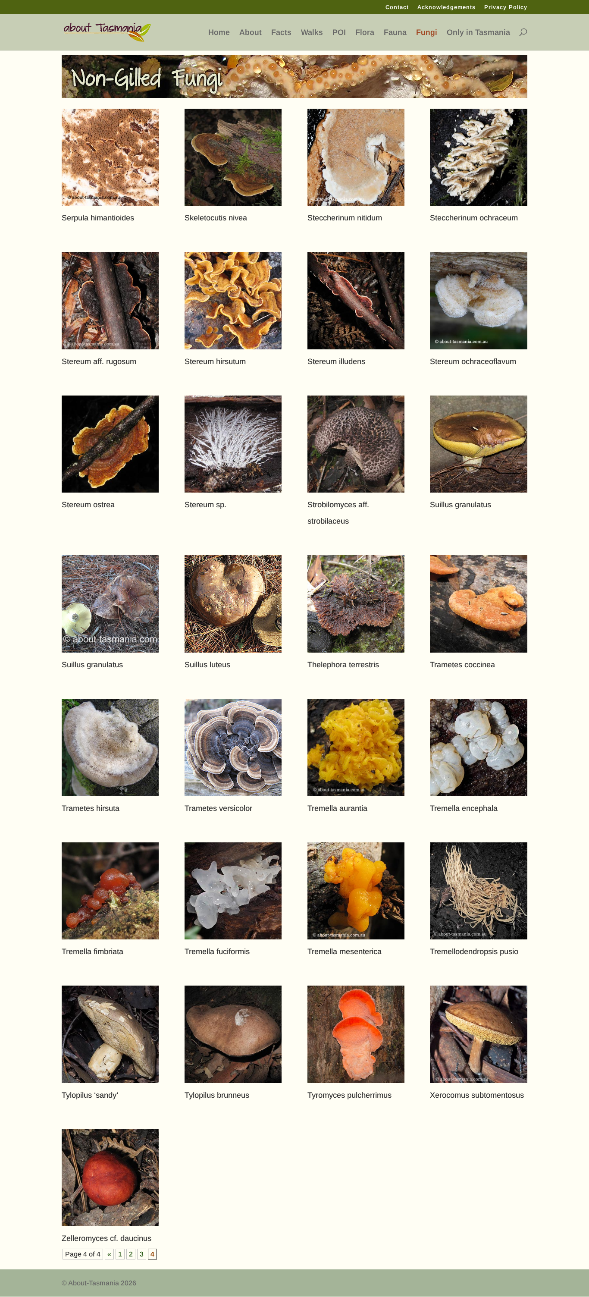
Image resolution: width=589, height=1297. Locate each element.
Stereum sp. (205, 504)
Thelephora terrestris (343, 664)
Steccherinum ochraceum (474, 218)
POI (339, 32)
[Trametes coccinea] (478, 603)
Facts (281, 32)
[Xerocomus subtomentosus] (478, 1034)
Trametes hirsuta (90, 808)
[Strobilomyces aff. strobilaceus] (355, 444)
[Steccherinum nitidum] (355, 157)
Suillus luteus (207, 664)
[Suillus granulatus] (478, 444)
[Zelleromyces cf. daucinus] (110, 1177)
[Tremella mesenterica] (355, 890)
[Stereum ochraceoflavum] (478, 300)
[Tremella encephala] (478, 747)
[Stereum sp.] (233, 444)
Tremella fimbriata (92, 951)
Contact (397, 7)
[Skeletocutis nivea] (233, 157)
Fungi (426, 32)
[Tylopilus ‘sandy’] (110, 1034)
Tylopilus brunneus (217, 1095)
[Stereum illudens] (355, 300)
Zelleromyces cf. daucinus (106, 1238)
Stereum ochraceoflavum (473, 361)
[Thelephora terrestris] (355, 603)
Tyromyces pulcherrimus (349, 1095)
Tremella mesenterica (344, 951)
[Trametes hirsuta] (110, 747)
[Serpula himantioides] (110, 157)
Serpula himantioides (98, 218)
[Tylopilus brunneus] (233, 1034)
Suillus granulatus (460, 504)
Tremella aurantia (337, 808)
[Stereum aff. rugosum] (110, 300)
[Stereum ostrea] (110, 444)
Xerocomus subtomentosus (477, 1095)
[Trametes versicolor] (233, 747)
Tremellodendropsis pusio (474, 951)
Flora (364, 32)
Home (219, 32)
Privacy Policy (505, 7)
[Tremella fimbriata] (110, 890)
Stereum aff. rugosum (99, 361)
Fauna (395, 32)
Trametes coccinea (462, 664)
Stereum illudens (336, 361)
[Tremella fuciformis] (233, 890)
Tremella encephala (464, 808)
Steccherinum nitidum (344, 218)
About (250, 32)
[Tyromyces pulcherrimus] (355, 1034)
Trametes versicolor (218, 808)
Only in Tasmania (478, 32)
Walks (312, 32)
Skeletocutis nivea (216, 218)
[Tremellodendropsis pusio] (478, 890)
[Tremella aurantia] (355, 747)
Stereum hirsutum (215, 361)
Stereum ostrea (88, 504)
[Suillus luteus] (233, 603)
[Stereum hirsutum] (233, 300)
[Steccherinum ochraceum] (478, 157)
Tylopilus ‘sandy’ (90, 1095)
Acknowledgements (446, 7)
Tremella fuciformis (217, 951)
